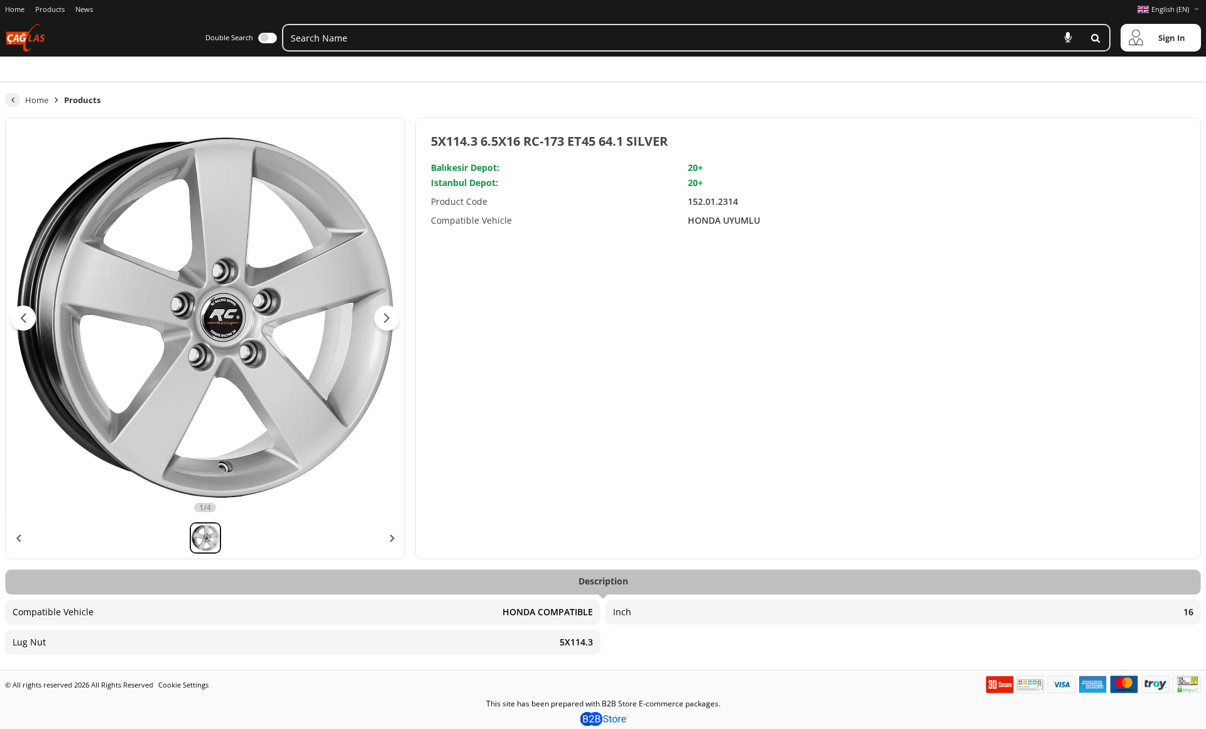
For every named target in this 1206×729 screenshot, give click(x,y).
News (84, 9)
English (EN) (1170, 9)
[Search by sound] (1068, 37)
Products (50, 9)
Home (14, 9)
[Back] (12, 99)
